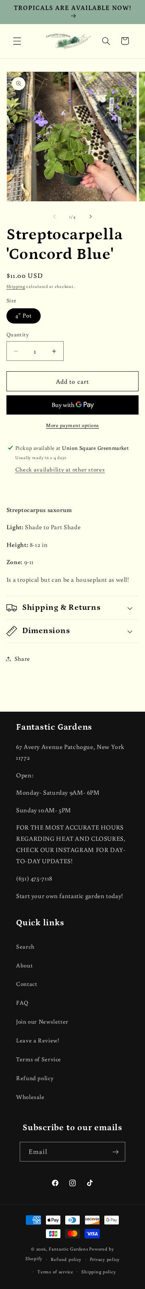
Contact (26, 983)
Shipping (15, 286)
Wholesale (30, 1097)
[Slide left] (54, 216)
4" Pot (23, 315)
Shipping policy (98, 1272)
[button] (17, 41)
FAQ (22, 1002)
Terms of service (55, 1272)
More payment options (72, 425)
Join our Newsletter (42, 1021)
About (24, 965)
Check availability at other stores (60, 469)
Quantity (17, 334)
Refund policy (35, 1078)
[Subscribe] (115, 1152)
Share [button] (22, 658)
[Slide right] (90, 216)
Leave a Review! (37, 1040)
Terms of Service (38, 1059)
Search (25, 946)
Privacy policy (105, 1259)
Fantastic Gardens (68, 1249)
